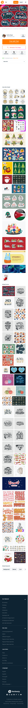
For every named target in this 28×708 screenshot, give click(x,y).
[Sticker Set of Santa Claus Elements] (9, 212)
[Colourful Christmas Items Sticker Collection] (8, 125)
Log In (21, 2)
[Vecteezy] (2, 2)
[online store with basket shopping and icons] (7, 179)
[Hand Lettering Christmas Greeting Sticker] (13, 225)
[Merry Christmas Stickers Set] (13, 279)
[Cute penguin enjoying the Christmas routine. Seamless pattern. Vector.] (17, 507)
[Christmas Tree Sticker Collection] (13, 111)
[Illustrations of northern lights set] (13, 305)
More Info (6, 60)
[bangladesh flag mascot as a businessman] (8, 239)
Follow (23, 36)
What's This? (15, 58)
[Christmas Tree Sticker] (13, 150)
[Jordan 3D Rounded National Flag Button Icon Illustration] (8, 250)
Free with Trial (14, 41)
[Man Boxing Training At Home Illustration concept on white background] (13, 264)
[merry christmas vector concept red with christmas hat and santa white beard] (20, 190)
